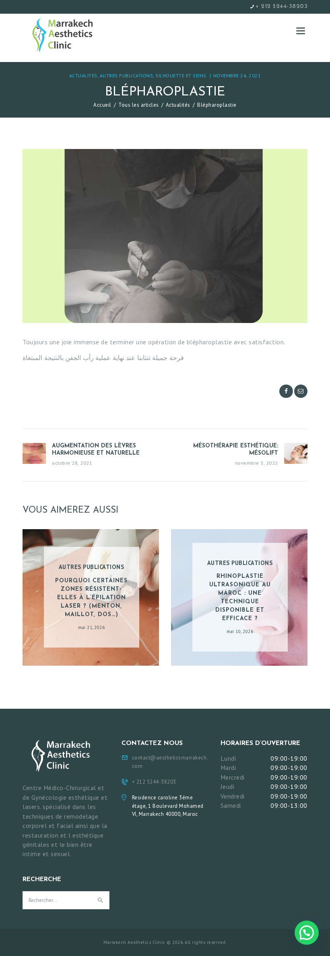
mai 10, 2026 (240, 631)
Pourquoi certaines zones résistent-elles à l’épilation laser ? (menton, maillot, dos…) (91, 598)
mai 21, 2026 (91, 627)
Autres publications (126, 75)
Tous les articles (138, 104)
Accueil (102, 105)
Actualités (83, 75)
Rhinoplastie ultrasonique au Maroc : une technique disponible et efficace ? (240, 597)
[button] (307, 933)
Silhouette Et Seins (180, 75)
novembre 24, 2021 (237, 75)
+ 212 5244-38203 (281, 7)
